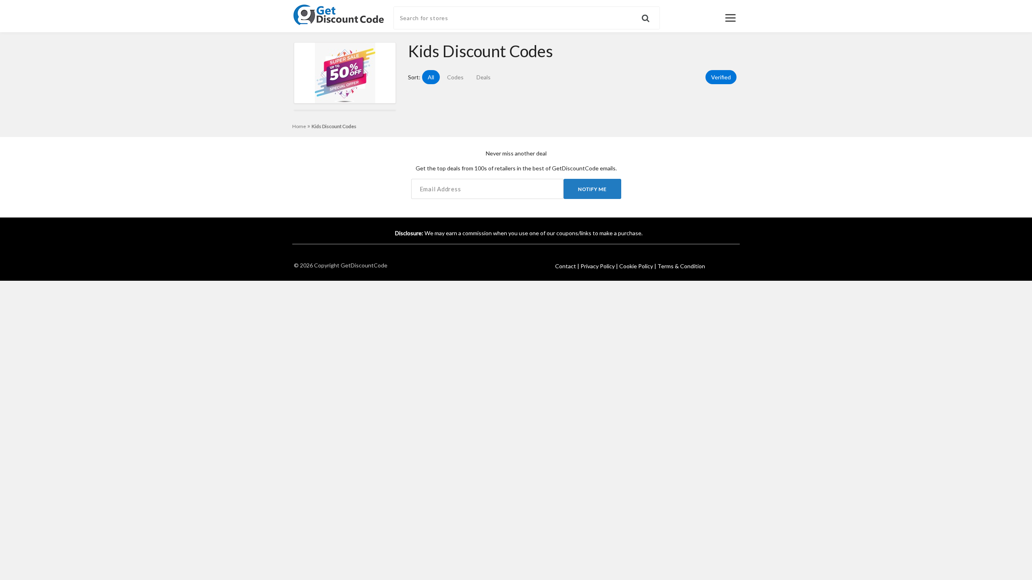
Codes (455, 77)
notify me (592, 189)
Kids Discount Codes (334, 126)
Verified (721, 77)
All (431, 77)
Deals (483, 77)
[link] (338, 14)
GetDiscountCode (364, 265)
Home (301, 126)
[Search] (651, 14)
